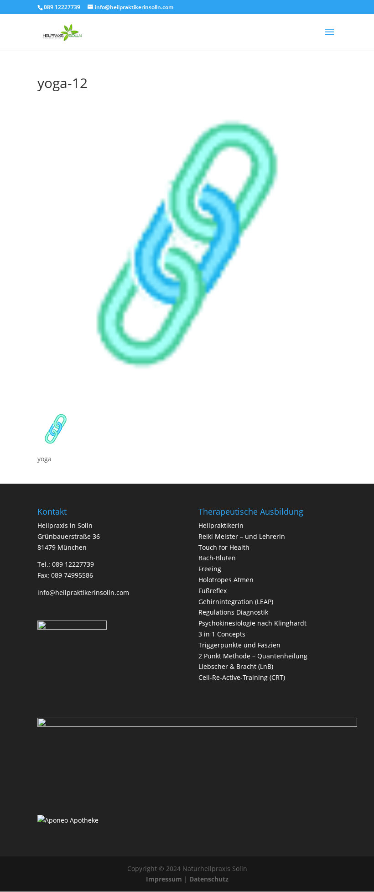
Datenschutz (209, 879)
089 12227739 (62, 7)
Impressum (164, 879)
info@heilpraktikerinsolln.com (83, 592)
